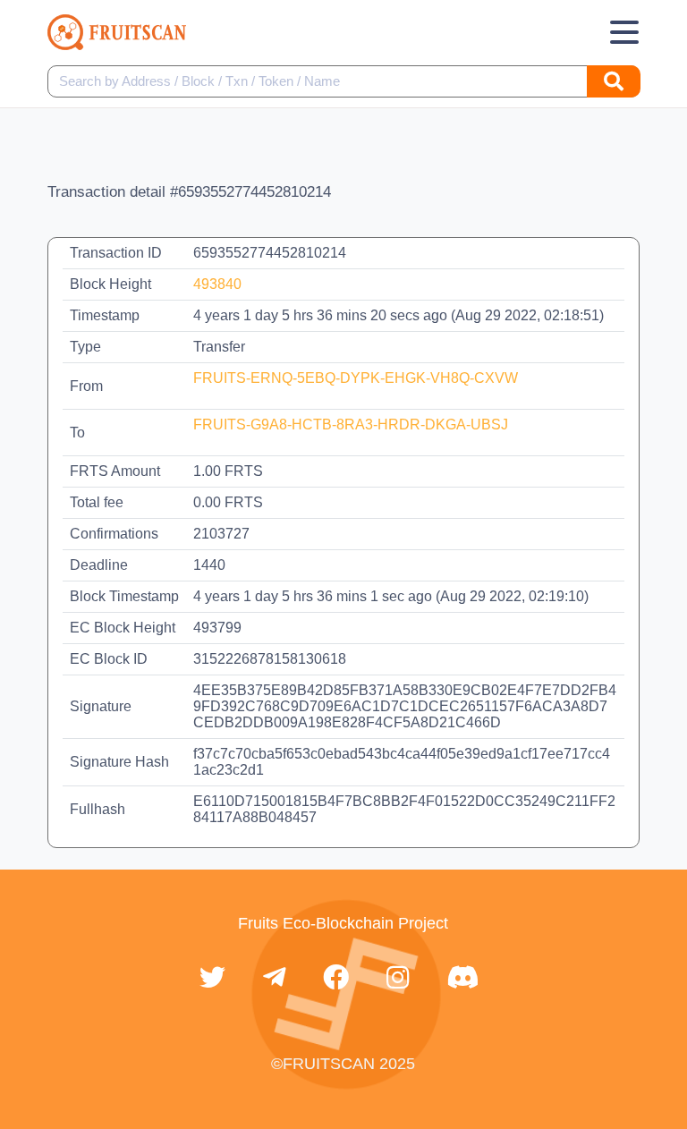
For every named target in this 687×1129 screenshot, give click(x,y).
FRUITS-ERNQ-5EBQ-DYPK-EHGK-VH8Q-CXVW (355, 378)
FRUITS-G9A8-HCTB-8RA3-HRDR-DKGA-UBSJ (350, 424)
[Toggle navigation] (624, 32)
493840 (217, 284)
